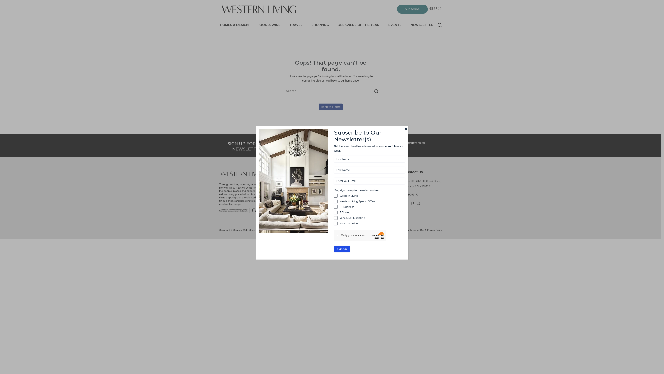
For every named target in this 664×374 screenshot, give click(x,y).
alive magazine (349, 223)
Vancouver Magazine (352, 218)
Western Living (349, 195)
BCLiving (345, 212)
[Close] (406, 129)
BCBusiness (347, 206)
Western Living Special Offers (357, 201)
